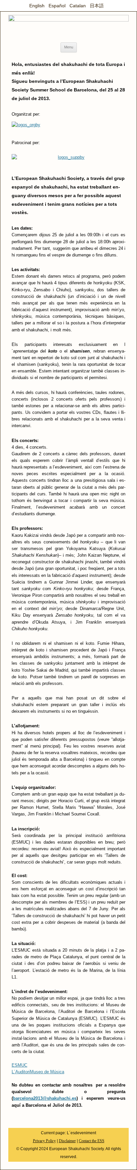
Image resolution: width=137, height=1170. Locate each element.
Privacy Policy (44, 1141)
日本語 (97, 5)
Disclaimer (67, 1141)
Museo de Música (47, 1072)
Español (57, 5)
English (37, 5)
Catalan (77, 5)
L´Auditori (21, 1072)
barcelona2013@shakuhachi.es (44, 1098)
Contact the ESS (91, 1141)
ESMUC (19, 1065)
